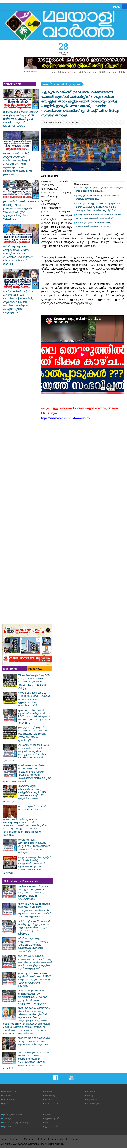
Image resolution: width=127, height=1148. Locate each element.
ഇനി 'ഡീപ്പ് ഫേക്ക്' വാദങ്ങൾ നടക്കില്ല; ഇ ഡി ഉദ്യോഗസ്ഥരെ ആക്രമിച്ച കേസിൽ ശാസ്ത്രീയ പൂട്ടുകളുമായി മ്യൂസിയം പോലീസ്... (21, 210)
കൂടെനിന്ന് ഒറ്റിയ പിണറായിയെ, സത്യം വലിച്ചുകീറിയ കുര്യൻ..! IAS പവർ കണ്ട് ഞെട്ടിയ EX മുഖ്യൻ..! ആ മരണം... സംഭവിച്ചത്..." (24, 794)
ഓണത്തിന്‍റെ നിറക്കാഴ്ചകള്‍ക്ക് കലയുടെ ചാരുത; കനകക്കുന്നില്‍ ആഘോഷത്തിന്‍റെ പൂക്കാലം (34, 1041)
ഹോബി (91, 1092)
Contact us (29, 1139)
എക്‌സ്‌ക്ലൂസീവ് (53, 1119)
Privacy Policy (58, 1139)
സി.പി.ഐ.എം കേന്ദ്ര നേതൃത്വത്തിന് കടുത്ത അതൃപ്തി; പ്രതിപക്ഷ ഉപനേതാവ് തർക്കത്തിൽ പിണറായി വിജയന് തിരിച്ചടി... (18, 255)
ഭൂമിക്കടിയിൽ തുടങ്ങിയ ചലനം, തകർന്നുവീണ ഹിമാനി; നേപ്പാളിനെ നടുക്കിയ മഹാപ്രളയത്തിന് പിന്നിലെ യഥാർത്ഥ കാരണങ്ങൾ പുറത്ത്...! (27, 753)
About (15, 1139)
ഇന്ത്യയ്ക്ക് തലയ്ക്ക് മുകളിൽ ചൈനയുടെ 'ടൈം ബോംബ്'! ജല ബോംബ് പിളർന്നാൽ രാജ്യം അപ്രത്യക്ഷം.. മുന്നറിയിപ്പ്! (34, 734)
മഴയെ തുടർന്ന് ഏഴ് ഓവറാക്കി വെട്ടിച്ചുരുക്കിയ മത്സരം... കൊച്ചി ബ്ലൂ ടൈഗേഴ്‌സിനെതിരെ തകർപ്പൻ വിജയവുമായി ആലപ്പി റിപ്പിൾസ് (98, 207)
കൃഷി (5, 1104)
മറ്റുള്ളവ (76, 84)
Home (3, 1139)
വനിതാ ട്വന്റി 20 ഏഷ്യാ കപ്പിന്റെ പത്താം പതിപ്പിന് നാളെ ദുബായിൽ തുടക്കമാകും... (99, 190)
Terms (44, 1139)
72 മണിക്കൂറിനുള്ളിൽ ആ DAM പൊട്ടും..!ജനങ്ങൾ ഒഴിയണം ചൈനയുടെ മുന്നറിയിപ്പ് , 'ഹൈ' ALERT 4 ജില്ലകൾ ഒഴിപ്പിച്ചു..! (34, 682)
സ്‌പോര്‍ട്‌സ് (60, 84)
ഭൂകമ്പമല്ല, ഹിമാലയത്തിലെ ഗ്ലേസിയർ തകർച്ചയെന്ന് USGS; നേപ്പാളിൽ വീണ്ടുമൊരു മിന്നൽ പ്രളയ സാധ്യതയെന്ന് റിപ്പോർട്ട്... (34, 717)
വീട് (47, 1123)
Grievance (74, 1139)
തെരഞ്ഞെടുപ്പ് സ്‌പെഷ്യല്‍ (16, 1123)
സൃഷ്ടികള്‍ (92, 1100)
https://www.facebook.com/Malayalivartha (65, 419)
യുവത (48, 1115)
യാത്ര (90, 1096)
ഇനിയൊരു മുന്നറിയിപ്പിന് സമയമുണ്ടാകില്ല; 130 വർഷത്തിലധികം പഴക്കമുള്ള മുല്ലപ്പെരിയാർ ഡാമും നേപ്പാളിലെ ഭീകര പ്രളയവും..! (32, 997)
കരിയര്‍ (7, 1096)
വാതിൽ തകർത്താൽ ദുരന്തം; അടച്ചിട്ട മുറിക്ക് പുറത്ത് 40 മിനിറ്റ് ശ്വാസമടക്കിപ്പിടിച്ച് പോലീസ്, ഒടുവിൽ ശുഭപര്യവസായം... (20, 119)
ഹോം (45, 84)
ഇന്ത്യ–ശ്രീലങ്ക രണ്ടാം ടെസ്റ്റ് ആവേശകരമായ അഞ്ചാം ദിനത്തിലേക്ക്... (97, 197)
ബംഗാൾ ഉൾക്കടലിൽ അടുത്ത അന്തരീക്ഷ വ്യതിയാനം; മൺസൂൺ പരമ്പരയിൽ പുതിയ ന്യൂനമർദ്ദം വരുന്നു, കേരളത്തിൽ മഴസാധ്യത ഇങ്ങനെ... (17, 164)
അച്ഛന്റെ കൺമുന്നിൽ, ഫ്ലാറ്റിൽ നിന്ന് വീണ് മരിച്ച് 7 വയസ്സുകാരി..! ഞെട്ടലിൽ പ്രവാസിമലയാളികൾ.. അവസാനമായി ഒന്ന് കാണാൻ (27, 865)
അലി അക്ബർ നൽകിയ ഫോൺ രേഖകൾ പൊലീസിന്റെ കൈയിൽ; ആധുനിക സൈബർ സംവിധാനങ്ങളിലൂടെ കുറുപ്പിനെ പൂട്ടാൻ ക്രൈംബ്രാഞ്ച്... (18, 302)
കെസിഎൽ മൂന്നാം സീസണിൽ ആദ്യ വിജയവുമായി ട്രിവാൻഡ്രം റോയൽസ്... (94, 225)
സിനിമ (48, 1100)
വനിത (48, 1092)
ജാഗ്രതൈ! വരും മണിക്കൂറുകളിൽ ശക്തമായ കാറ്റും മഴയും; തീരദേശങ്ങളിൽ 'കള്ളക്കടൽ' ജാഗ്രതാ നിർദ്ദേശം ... (34, 846)
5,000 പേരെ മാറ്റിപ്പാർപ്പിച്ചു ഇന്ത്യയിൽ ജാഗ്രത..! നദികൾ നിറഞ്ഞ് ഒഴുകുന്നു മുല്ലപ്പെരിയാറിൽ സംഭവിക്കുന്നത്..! (34, 699)
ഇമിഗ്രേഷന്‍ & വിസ (13, 1115)
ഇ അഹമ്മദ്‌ (51, 1126)
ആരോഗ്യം (50, 1096)
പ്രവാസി (7, 1126)
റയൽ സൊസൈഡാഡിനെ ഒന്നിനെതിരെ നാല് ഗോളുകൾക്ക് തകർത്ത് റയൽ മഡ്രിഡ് (99, 217)
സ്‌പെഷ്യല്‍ (93, 1104)
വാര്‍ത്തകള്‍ (9, 1092)
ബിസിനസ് (9, 1100)
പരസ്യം (7, 1119)
